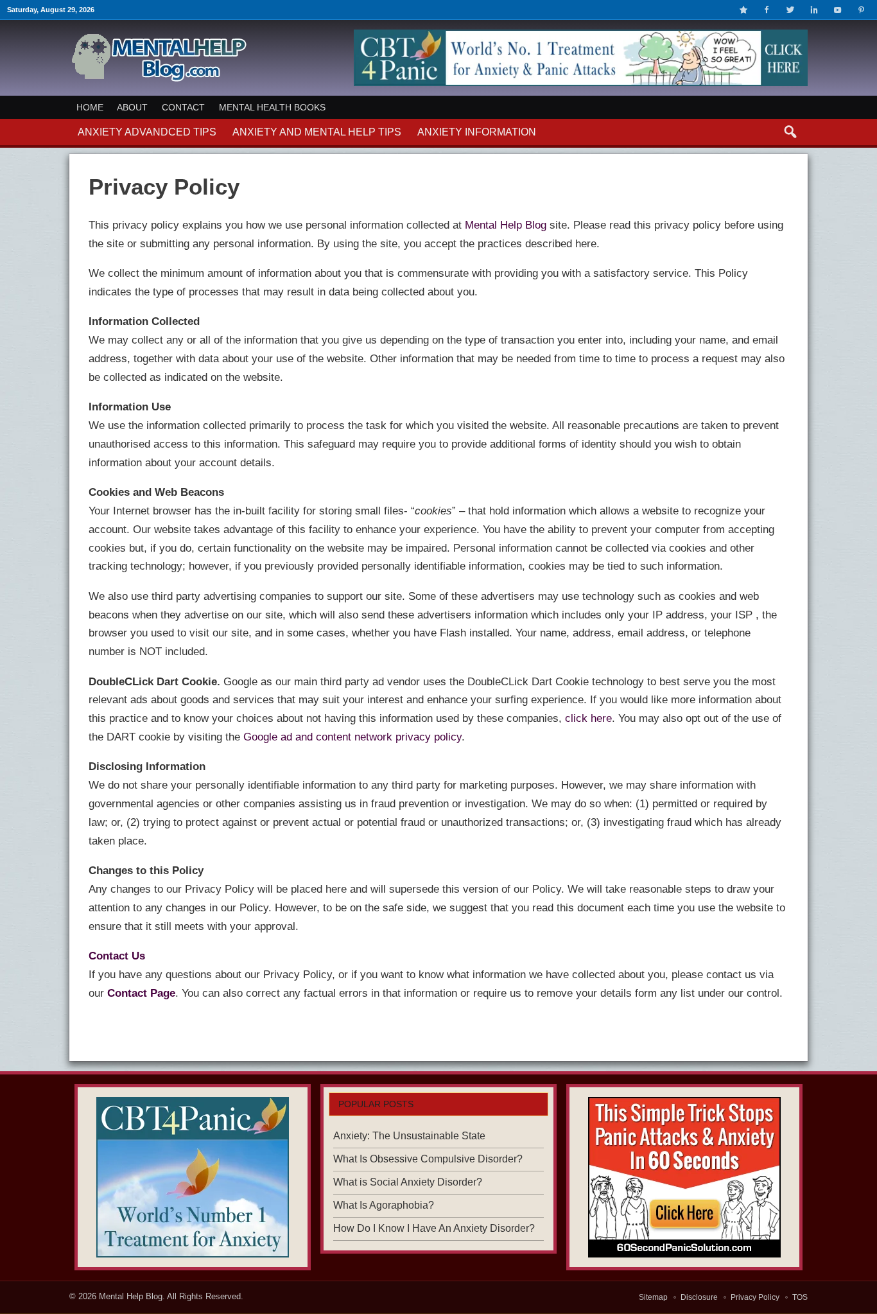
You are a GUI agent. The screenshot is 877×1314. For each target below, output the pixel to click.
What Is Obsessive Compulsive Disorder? (428, 1158)
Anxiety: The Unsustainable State (409, 1135)
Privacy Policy (755, 1297)
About (132, 107)
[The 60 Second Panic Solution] (684, 1177)
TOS (800, 1297)
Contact (183, 107)
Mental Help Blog (505, 224)
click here (588, 718)
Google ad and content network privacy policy (352, 736)
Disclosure (699, 1297)
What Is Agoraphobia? (383, 1205)
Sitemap (653, 1297)
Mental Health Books (272, 107)
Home (89, 107)
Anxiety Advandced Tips (147, 132)
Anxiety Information (476, 132)
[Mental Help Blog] (158, 79)
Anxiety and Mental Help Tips (316, 132)
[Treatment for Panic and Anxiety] (192, 1177)
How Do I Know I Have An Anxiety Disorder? (434, 1228)
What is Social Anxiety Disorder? (407, 1182)
